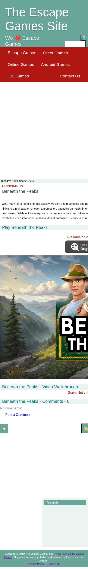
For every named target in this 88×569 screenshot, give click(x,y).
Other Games (55, 53)
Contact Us (70, 76)
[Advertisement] (44, 128)
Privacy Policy (36, 564)
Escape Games (22, 52)
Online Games (21, 64)
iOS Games (18, 76)
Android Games (55, 64)
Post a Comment (18, 414)
